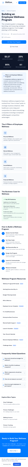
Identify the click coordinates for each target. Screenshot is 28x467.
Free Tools (15, 46)
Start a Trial (22, 2)
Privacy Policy (15, 460)
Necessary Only (7, 464)
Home (3, 10)
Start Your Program (15, 42)
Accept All (17, 464)
